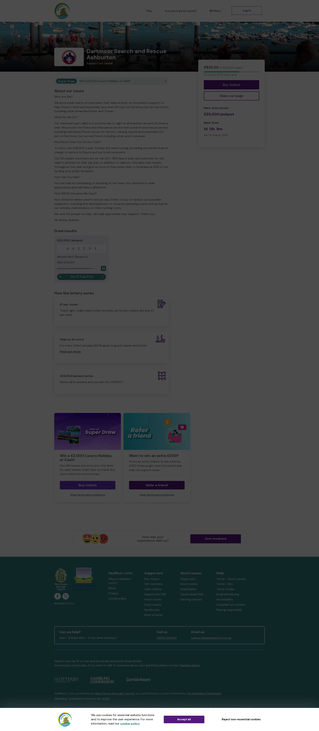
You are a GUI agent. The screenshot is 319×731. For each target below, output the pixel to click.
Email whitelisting (227, 594)
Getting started (191, 599)
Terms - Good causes (231, 579)
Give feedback (216, 539)
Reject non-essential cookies (241, 719)
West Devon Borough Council (114, 693)
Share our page (231, 96)
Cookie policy (117, 598)
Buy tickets (231, 85)
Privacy (113, 593)
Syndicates (152, 610)
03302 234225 (167, 638)
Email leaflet (188, 589)
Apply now (187, 579)
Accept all (184, 719)
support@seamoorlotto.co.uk (211, 638)
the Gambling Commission (204, 693)
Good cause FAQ (191, 594)
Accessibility (224, 599)
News (112, 588)
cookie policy (130, 723)
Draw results (152, 605)
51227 (106, 699)
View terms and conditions (87, 494)
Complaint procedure (230, 605)
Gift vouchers (153, 584)
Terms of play (225, 589)
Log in (247, 10)
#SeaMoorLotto (64, 603)
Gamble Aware (190, 665)
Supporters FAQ (155, 594)
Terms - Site (224, 584)
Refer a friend (153, 615)
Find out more (70, 351)
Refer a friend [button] (157, 485)
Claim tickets (153, 589)
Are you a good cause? (181, 11)
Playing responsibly (229, 610)
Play (149, 11)
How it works (153, 599)
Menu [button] (217, 11)
